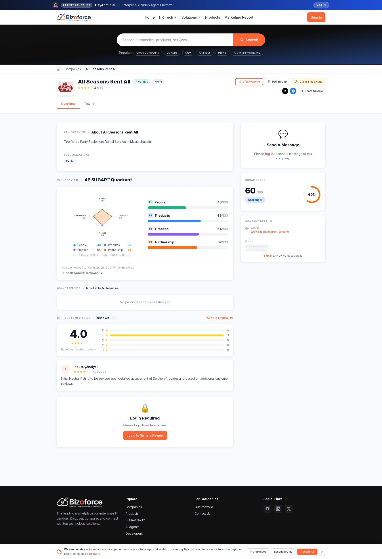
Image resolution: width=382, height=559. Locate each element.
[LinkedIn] (278, 509)
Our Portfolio (204, 507)
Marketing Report (238, 17)
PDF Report (279, 81)
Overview (68, 104)
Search (252, 40)
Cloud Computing (147, 52)
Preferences (258, 551)
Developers (134, 533)
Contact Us (202, 513)
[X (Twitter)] (289, 509)
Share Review (314, 91)
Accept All (307, 551)
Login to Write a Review (145, 435)
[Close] (322, 552)
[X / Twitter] (285, 91)
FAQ (89, 104)
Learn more (92, 553)
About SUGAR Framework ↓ (84, 273)
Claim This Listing (311, 81)
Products (212, 17)
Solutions (189, 17)
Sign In (316, 17)
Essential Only (283, 551)
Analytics (205, 52)
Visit (319, 5)
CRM (188, 52)
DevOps (172, 52)
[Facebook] (293, 91)
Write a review (217, 318)
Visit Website (251, 81)
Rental (70, 161)
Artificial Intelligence (247, 52)
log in (269, 154)
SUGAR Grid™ (135, 520)
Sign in (268, 255)
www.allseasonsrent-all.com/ (270, 231)
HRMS (222, 52)
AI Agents (132, 527)
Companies (73, 69)
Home (150, 17)
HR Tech (166, 17)
